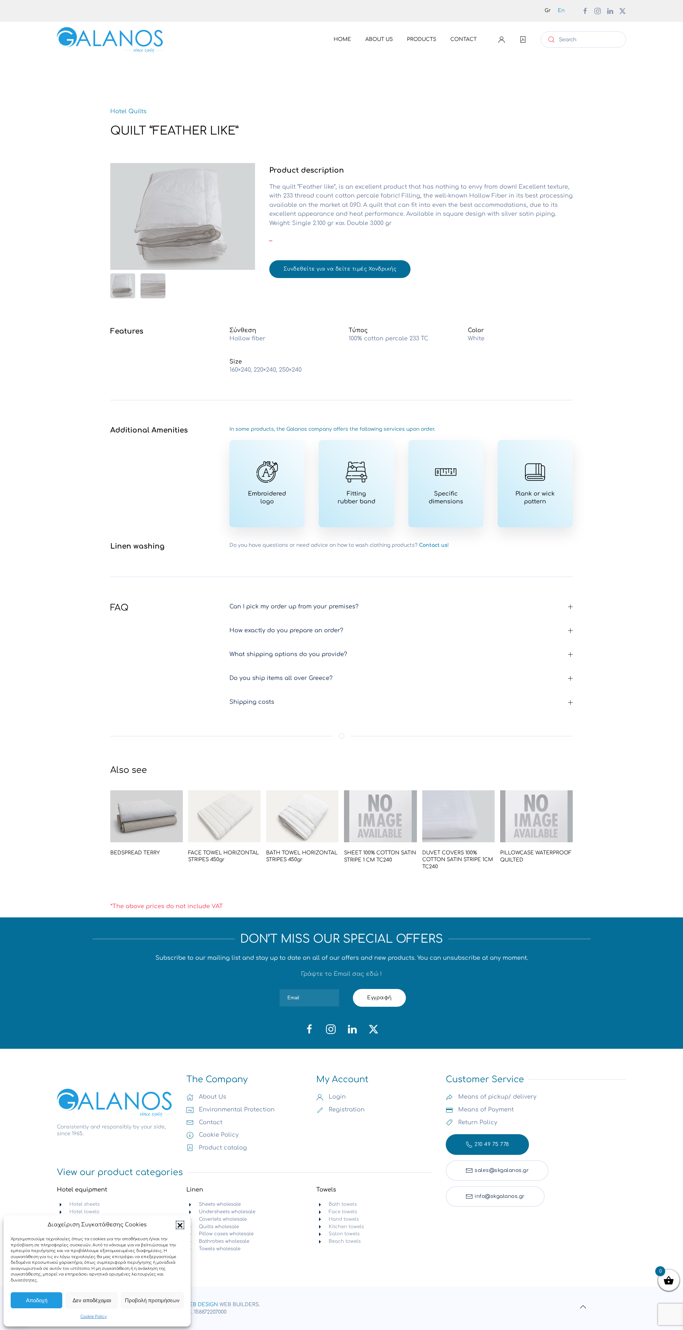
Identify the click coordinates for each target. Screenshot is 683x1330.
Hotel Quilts (128, 111)
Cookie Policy (93, 1316)
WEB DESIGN (201, 1304)
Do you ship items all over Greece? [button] (281, 678)
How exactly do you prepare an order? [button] (286, 630)
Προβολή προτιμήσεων (152, 1300)
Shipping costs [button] (251, 702)
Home (342, 39)
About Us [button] (379, 39)
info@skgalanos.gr (500, 1196)
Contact (463, 39)
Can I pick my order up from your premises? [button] (294, 606)
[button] (180, 1225)
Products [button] (421, 39)
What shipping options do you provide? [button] (288, 654)
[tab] (122, 285)
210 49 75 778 (492, 1144)
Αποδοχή (36, 1300)
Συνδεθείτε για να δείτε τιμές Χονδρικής (340, 269)
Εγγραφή (379, 997)
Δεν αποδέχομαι (92, 1300)
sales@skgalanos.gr (502, 1170)
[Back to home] (110, 39)
